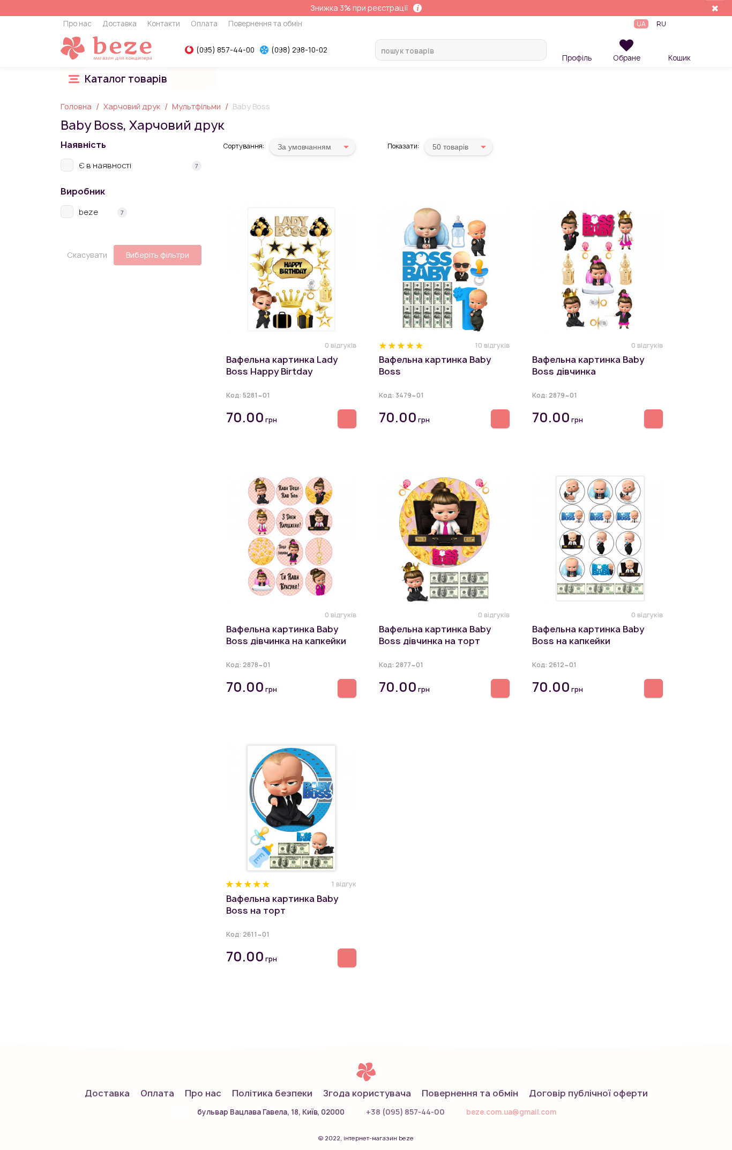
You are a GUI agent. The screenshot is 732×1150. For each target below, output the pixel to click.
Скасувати (87, 255)
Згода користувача (367, 1093)
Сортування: (243, 146)
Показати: (403, 146)
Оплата (204, 24)
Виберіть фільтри (157, 255)
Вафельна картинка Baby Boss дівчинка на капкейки (286, 635)
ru (661, 23)
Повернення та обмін (265, 24)
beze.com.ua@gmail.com (511, 1112)
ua (641, 23)
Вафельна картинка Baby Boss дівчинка (588, 365)
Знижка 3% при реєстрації (359, 8)
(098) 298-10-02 (299, 50)
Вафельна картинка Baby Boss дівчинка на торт (435, 635)
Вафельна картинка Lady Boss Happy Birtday (282, 365)
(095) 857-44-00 (225, 50)
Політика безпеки (272, 1093)
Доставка (119, 24)
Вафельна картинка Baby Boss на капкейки (588, 635)
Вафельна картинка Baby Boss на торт (282, 904)
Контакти (163, 24)
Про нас (77, 24)
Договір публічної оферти (588, 1093)
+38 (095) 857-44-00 (405, 1112)
